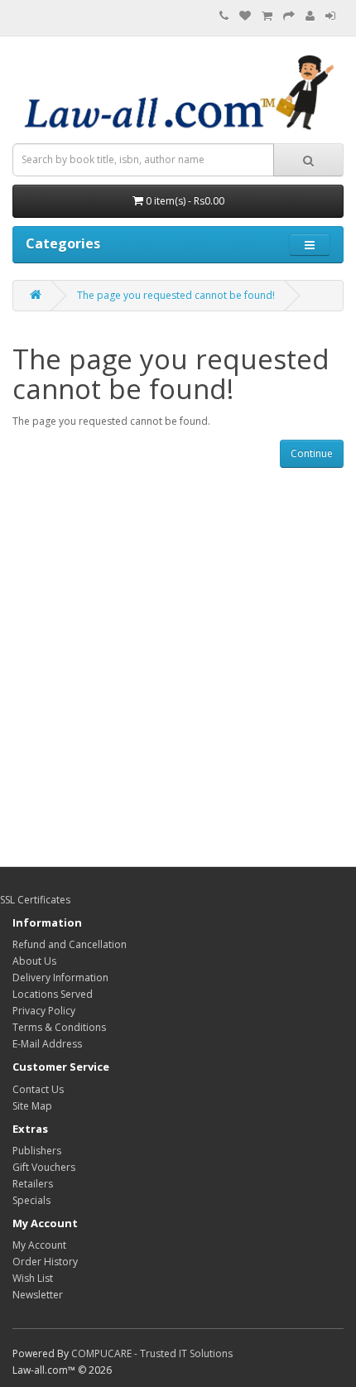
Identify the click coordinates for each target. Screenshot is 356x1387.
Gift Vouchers (43, 1167)
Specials (31, 1200)
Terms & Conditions (59, 1027)
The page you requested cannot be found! (176, 295)
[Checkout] (289, 16)
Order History (45, 1262)
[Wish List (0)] (245, 16)
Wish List (32, 1278)
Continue (312, 453)
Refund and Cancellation (69, 944)
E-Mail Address (47, 1044)
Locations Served (52, 994)
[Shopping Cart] (267, 16)
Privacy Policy (43, 1011)
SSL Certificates (35, 900)
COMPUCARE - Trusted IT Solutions (152, 1353)
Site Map (32, 1106)
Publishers (36, 1151)
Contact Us (38, 1089)
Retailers (32, 1184)
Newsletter (37, 1295)
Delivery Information (60, 977)
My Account (39, 1245)
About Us (34, 961)
